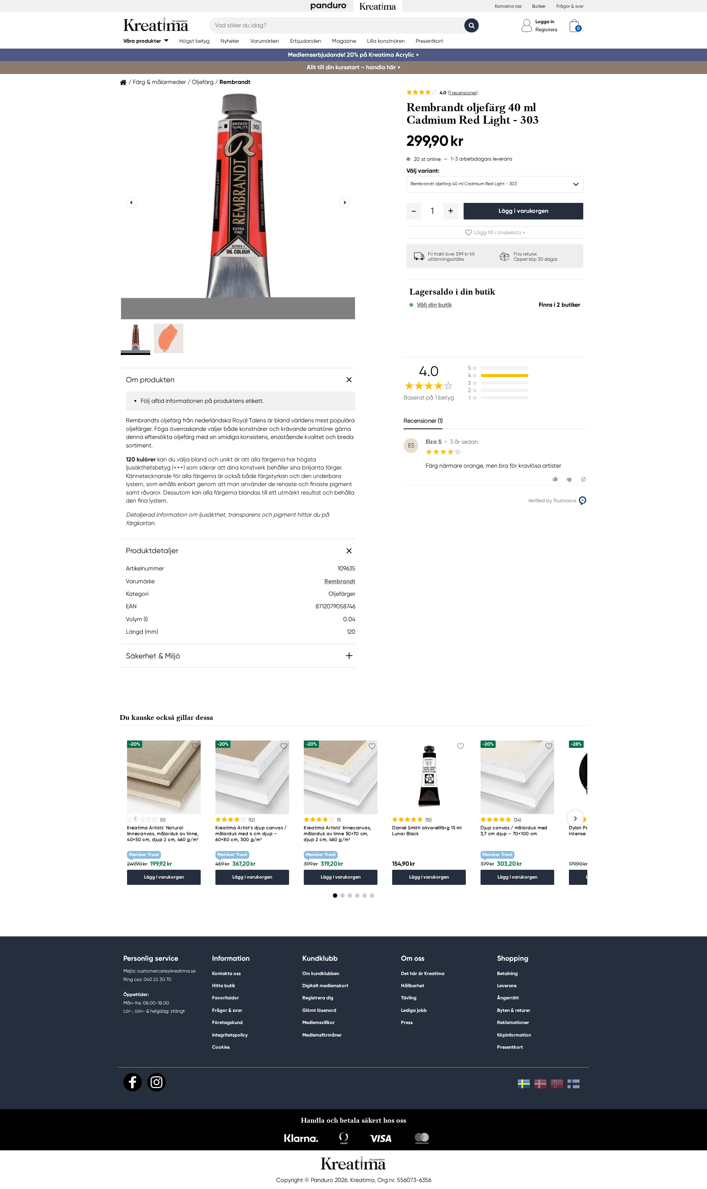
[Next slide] (344, 202)
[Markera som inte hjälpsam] (570, 479)
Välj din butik (434, 305)
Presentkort (510, 1047)
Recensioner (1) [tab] (423, 420)
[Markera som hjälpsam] (556, 479)
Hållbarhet (412, 985)
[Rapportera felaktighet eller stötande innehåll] (583, 479)
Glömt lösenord (319, 1010)
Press (407, 1022)
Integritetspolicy (230, 1035)
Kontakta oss (508, 6)
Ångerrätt (508, 997)
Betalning (507, 973)
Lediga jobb (414, 1010)
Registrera (546, 29)
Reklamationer (513, 1022)
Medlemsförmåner (322, 1035)
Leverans (507, 985)
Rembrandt (234, 82)
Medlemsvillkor (318, 1022)
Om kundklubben (320, 973)
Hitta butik (223, 985)
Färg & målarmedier (159, 82)
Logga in (544, 21)
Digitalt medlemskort (325, 985)
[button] (146, 41)
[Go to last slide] (131, 202)
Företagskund (227, 1022)
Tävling (408, 997)
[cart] (574, 25)
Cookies (221, 1047)
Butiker (539, 6)
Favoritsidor (225, 997)
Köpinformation (514, 1035)
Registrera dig (317, 997)
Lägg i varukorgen (523, 210)
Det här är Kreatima (422, 973)
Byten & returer (513, 1010)
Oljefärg (203, 82)
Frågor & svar (570, 6)
